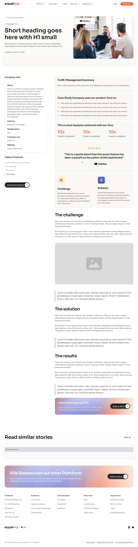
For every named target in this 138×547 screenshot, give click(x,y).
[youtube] (133, 527)
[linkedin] (129, 527)
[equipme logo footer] (11, 527)
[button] (41, 4)
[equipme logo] (12, 4)
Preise (64, 4)
